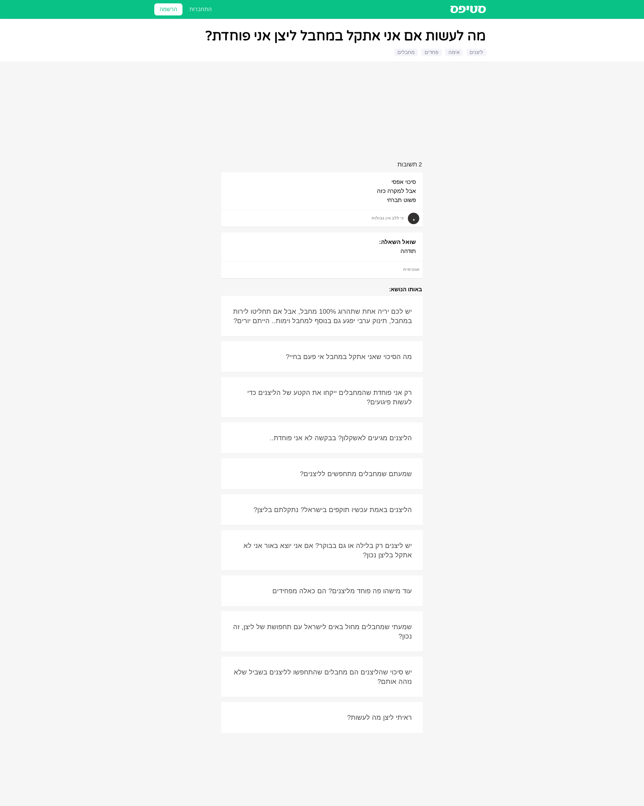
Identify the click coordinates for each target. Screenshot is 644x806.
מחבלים (406, 52)
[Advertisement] (323, 112)
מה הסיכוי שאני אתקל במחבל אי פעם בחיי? (349, 356)
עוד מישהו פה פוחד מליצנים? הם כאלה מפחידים (342, 591)
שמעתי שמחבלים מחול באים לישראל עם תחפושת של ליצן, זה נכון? (322, 631)
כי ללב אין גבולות (388, 218)
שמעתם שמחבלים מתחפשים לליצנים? (356, 473)
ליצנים (476, 52)
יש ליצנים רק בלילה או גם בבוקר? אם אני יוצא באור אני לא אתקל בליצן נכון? (328, 550)
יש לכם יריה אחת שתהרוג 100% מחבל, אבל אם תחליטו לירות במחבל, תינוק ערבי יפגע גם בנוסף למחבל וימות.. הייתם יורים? (322, 316)
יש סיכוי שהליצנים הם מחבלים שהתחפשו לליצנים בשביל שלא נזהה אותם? (323, 676)
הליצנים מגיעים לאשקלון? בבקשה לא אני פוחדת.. (341, 438)
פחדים (431, 52)
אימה (454, 52)
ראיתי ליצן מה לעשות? (379, 717)
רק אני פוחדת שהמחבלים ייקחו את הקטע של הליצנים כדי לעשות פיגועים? (329, 397)
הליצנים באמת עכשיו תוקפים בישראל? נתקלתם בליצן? (333, 509)
